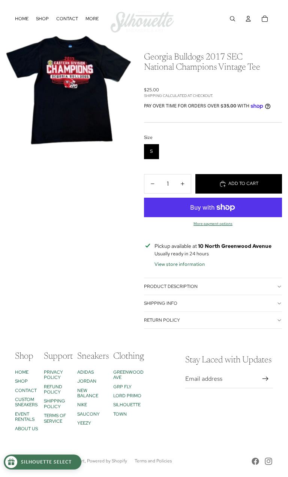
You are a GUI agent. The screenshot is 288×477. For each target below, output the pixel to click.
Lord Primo (127, 396)
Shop (21, 381)
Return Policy (162, 320)
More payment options (213, 223)
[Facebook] (255, 461)
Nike (82, 405)
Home (21, 372)
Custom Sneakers (26, 402)
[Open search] (232, 18)
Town (120, 414)
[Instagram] (268, 461)
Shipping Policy (54, 403)
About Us (26, 429)
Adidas (85, 372)
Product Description (171, 286)
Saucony (88, 414)
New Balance (87, 393)
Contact (26, 391)
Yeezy (84, 423)
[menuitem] (92, 19)
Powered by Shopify (107, 461)
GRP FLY (122, 387)
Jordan (86, 381)
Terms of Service (55, 418)
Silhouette (127, 405)
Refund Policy (53, 389)
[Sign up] (265, 378)
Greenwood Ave (128, 374)
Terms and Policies (153, 461)
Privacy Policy (53, 374)
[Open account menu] (248, 18)
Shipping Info (160, 303)
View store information (179, 264)
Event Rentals (24, 416)
